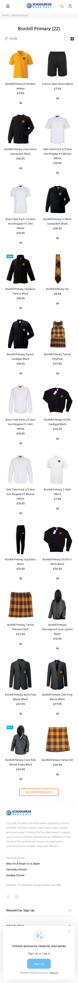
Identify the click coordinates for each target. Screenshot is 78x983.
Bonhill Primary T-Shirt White (57, 492)
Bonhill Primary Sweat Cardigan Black (20, 356)
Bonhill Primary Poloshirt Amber (21, 86)
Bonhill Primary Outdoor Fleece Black (20, 291)
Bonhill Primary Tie (57, 289)
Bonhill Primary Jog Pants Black (20, 562)
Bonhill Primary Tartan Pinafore (57, 356)
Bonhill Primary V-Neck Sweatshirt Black (57, 221)
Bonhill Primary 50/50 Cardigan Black (57, 422)
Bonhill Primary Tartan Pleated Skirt (20, 627)
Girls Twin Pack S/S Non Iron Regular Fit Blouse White (57, 154)
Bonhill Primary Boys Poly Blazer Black (20, 697)
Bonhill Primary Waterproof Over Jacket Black (57, 629)
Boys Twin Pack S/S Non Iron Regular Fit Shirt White (20, 224)
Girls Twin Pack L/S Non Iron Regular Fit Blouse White (20, 494)
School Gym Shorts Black (57, 84)
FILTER (13, 39)
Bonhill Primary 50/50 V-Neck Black (57, 562)
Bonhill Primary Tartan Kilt (57, 760)
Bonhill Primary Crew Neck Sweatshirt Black (20, 151)
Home (5, 15)
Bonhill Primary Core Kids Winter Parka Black (20, 762)
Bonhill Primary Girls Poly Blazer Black (57, 697)
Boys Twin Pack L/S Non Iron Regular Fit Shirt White (20, 424)
